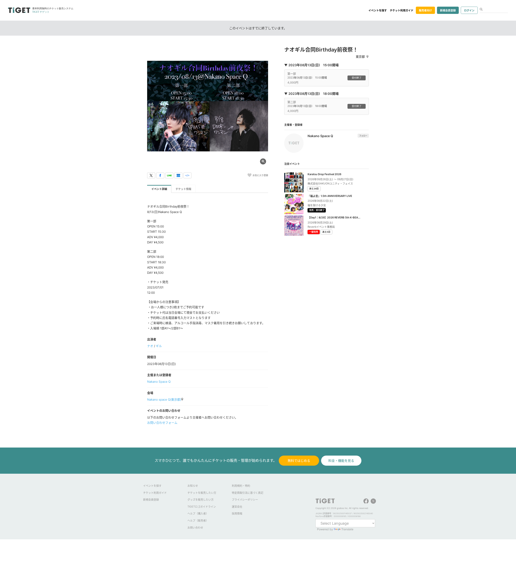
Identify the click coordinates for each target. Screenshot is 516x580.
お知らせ (192, 485)
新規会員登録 (448, 10)
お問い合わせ (195, 527)
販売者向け (425, 10)
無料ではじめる (299, 461)
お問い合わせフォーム (162, 423)
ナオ (150, 346)
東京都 (360, 57)
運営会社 (237, 506)
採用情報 (237, 513)
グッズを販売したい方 (200, 499)
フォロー (363, 135)
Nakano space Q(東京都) (164, 399)
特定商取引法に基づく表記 (247, 492)
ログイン (469, 10)
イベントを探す (377, 10)
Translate (347, 529)
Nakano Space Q (159, 382)
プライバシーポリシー (245, 499)
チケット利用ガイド (401, 10)
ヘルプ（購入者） (197, 513)
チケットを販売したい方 (201, 492)
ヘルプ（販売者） (197, 520)
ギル (159, 346)
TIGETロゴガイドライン (201, 506)
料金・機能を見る (341, 461)
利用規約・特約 (241, 485)
